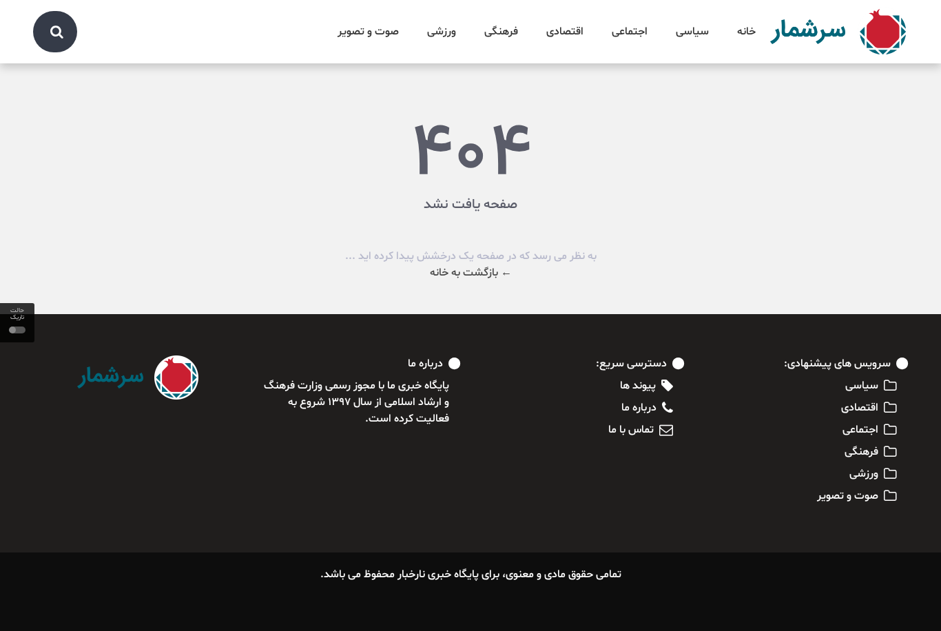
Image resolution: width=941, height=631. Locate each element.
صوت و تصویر (368, 31)
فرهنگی (501, 31)
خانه (746, 31)
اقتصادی (564, 31)
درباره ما (638, 407)
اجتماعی (630, 31)
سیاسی (692, 31)
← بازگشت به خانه (471, 272)
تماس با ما (631, 429)
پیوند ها (638, 385)
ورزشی (441, 31)
